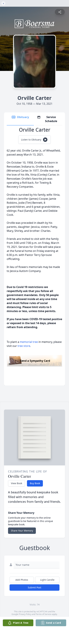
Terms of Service (43, 614)
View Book (16, 483)
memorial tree (29, 342)
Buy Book (35, 483)
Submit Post (34, 587)
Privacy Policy (25, 614)
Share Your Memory (22, 530)
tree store (24, 346)
